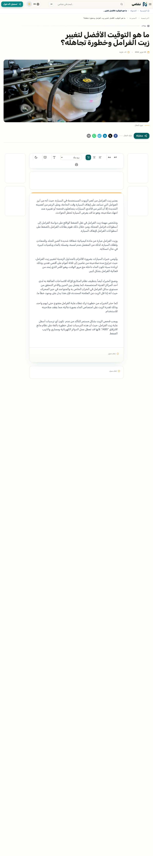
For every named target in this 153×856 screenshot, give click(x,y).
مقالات (144, 26)
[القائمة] (150, 4)
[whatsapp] (94, 136)
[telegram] (99, 136)
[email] (89, 136)
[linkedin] (105, 136)
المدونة (133, 18)
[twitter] (110, 136)
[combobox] (86, 4)
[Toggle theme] (29, 4)
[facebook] (116, 136)
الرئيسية (145, 18)
